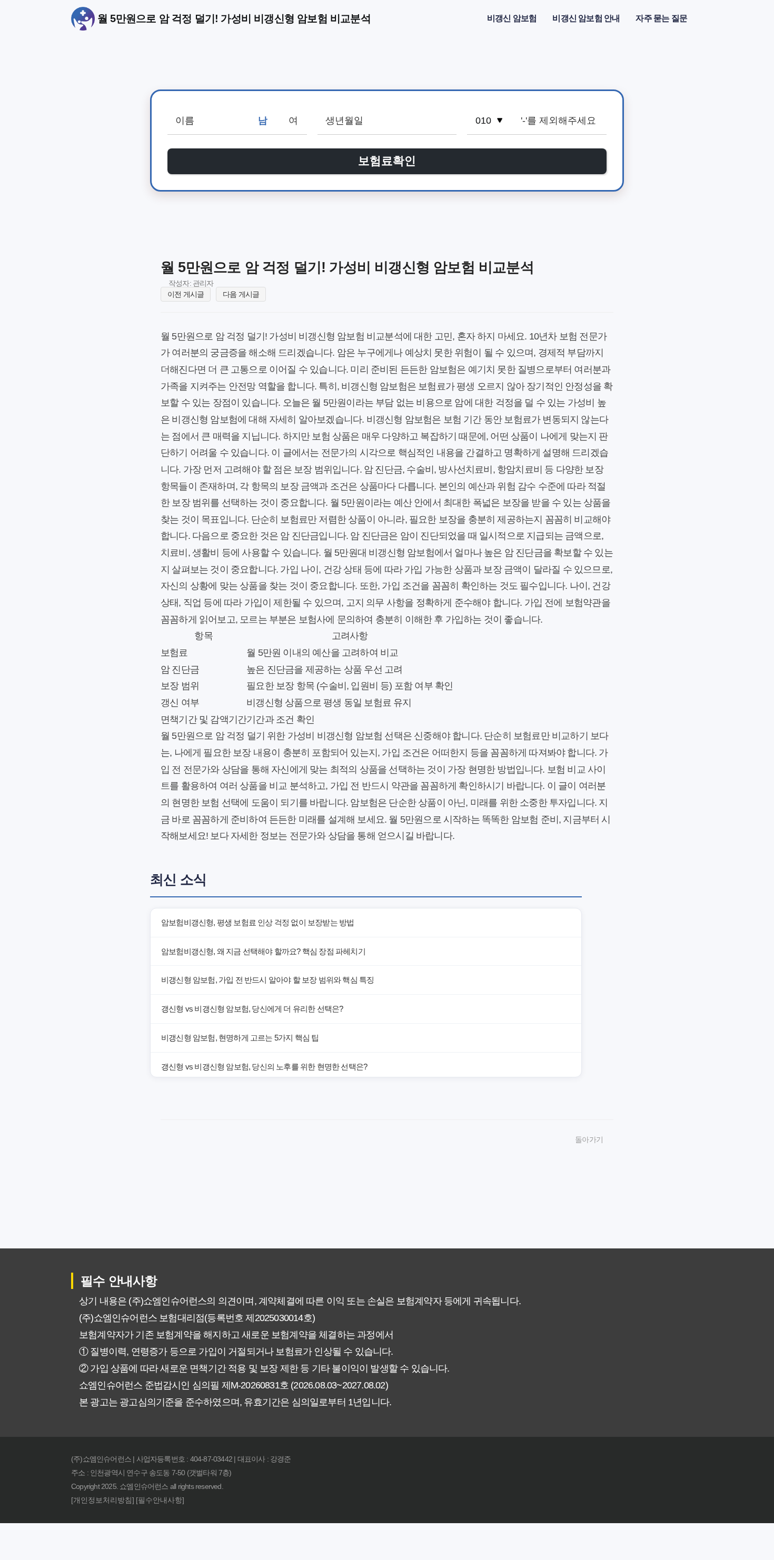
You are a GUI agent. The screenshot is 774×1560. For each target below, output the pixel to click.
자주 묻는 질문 (661, 18)
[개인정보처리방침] (102, 1500)
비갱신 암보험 (512, 18)
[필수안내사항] (160, 1500)
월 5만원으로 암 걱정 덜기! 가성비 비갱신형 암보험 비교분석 (83, 19)
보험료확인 (387, 160)
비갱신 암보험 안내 (586, 18)
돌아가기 (589, 1139)
